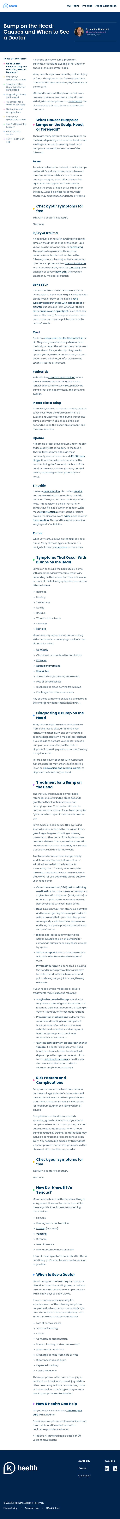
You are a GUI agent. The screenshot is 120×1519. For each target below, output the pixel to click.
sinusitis (78, 491)
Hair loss (41, 629)
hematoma (76, 247)
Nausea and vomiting (48, 666)
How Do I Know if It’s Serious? (16, 125)
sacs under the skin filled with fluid (63, 338)
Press (82, 1468)
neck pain (61, 271)
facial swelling (41, 520)
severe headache (75, 263)
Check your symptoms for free (16, 78)
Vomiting (41, 1233)
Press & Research (106, 5)
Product (87, 5)
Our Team (73, 5)
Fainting (40, 1228)
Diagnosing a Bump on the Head (16, 96)
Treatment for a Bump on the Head (15, 103)
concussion (75, 101)
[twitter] (115, 1468)
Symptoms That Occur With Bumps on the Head (15, 87)
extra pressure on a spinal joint (50, 311)
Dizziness (41, 660)
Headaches (42, 671)
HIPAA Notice (52, 1508)
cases (67, 516)
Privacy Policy (10, 1508)
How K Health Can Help (15, 140)
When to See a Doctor (13, 133)
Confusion (42, 650)
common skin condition (61, 377)
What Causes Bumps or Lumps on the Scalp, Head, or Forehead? (16, 68)
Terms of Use (32, 1508)
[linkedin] (107, 1468)
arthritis (37, 307)
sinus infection (51, 491)
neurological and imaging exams (61, 768)
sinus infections (48, 512)
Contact (84, 1476)
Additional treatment (56, 1059)
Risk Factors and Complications (14, 111)
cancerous (61, 547)
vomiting (74, 267)
